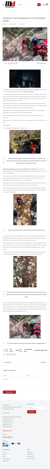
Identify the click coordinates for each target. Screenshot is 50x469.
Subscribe (31, 411)
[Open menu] (3, 4)
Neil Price (33, 169)
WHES (37, 89)
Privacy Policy (30, 456)
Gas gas (7, 350)
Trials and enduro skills (28, 350)
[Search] (39, 4)
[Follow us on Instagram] (6, 437)
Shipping (29, 452)
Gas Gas (5, 24)
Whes (45, 350)
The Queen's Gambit (28, 91)
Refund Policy (30, 454)
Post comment (9, 392)
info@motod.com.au (7, 430)
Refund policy (6, 460)
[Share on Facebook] (9, 63)
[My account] (43, 4)
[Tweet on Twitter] (14, 63)
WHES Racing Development (10, 169)
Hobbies (17, 350)
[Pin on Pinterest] (12, 63)
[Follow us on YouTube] (9, 437)
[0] (46, 4)
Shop (4, 456)
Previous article (7, 362)
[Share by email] (17, 63)
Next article (43, 362)
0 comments (43, 63)
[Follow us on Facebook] (4, 437)
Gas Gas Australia (23, 169)
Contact (4, 454)
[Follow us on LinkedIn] (11, 437)
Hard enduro (11, 350)
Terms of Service (6, 458)
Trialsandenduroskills (39, 350)
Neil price (21, 350)
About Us (5, 452)
